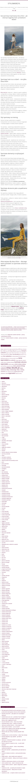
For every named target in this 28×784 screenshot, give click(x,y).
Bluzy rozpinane (5, 426)
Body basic (4, 429)
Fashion (3, 450)
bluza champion (23, 349)
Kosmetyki (4, 503)
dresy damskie (5, 444)
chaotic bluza (16, 352)
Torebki (3, 674)
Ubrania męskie (5, 687)
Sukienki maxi (5, 620)
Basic (3, 389)
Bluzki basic (4, 401)
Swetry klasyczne (5, 644)
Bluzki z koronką (5, 414)
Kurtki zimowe (5, 519)
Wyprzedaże (4, 695)
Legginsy (4, 521)
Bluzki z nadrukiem (6, 416)
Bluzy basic (4, 419)
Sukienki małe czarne (6, 618)
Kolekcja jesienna (6, 477)
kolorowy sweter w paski (14, 358)
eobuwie (4, 449)
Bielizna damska (5, 394)
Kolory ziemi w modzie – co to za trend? (11, 726)
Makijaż (3, 529)
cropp (3, 437)
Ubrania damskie (5, 685)
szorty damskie (5, 653)
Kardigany (4, 468)
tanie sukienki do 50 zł (9, 371)
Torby (3, 671)
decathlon (24, 326)
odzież (16, 364)
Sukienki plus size (6, 629)
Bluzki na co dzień (6, 407)
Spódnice (4, 580)
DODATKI (4, 442)
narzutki (3, 542)
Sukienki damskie (6, 608)
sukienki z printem (6, 638)
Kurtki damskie (5, 511)
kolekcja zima (5, 485)
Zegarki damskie (5, 702)
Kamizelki (4, 465)
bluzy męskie (5, 424)
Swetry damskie (5, 641)
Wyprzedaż (4, 694)
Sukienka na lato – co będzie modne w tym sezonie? (13, 772)
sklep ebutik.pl (12, 367)
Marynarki (4, 531)
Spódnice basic (5, 582)
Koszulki (3, 508)
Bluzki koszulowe (5, 406)
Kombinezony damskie (7, 488)
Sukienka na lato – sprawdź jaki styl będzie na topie (13, 768)
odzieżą (24, 364)
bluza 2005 (18, 349)
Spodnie (3, 587)
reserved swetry (10, 366)
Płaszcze (4, 559)
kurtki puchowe (5, 516)
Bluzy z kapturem (6, 427)
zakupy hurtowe (5, 699)
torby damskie (5, 672)
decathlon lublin (12, 327)
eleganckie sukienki (6, 447)
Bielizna (3, 393)
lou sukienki (12, 360)
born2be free (5, 430)
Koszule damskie (5, 506)
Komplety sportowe (6, 500)
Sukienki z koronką (6, 636)
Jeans (3, 462)
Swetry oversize (5, 646)
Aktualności (4, 386)
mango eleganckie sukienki (20, 360)
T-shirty (3, 661)
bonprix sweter (9, 352)
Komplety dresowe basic (7, 496)
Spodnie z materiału (6, 598)
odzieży (20, 364)
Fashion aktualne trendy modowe (9, 452)
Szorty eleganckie (6, 654)
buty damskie (5, 434)
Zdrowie (3, 700)
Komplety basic (5, 491)
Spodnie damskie (6, 590)
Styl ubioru (4, 602)
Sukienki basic (5, 606)
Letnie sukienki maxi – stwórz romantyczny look (12, 763)
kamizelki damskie (6, 467)
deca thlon (19, 326)
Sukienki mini (5, 623)
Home (3, 455)
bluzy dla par (13, 351)
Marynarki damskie (6, 532)
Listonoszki (4, 528)
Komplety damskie (6, 493)
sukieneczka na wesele (7, 603)
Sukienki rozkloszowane (7, 631)
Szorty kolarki (5, 656)
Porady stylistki (5, 565)
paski (3, 554)
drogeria (4, 445)
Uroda (3, 690)
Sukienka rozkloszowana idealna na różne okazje (13, 761)
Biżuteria (4, 398)
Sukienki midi (5, 621)
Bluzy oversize (4, 92)
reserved (4, 572)
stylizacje (19, 72)
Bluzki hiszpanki (5, 404)
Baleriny (3, 388)
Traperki (4, 677)
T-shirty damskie (5, 662)
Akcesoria (4, 383)
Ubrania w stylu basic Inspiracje (9, 689)
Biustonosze (4, 396)
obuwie (3, 546)
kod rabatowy (5, 472)
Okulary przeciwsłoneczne (7, 201)
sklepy (3, 579)
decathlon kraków (5, 327)
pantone (4, 552)
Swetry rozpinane (6, 648)
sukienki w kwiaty (6, 633)
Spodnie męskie (5, 595)
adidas (3, 381)
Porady (3, 564)
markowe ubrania (10, 362)
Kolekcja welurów (6, 481)
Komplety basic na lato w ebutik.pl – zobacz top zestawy (14, 735)
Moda (3, 534)
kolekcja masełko (5, 478)
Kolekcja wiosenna (6, 483)
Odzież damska (5, 547)
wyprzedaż (11, 373)
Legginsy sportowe (6, 524)
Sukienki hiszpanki (6, 615)
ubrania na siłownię (17, 330)
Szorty (3, 649)
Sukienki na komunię (6, 626)
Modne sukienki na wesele (8, 541)
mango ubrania (3, 362)
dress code (12, 354)
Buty (3, 432)
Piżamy (3, 555)
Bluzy (3, 417)
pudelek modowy (5, 570)
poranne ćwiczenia (14, 328)
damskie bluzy (6, 354)
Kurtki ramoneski (5, 518)
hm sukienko (7, 356)
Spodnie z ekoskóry (6, 597)
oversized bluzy (4, 366)
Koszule (3, 504)
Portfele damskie (5, 567)
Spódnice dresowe (6, 585)
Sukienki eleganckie (6, 613)
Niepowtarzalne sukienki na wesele (10, 544)
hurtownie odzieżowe (6, 458)
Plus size (4, 557)
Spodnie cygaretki (6, 588)
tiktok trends (4, 667)
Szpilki (3, 657)
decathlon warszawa (5, 328)
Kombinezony (5, 486)
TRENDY (3, 679)
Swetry (3, 639)
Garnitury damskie (6, 454)
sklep (19, 257)
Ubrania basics (5, 684)
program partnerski (6, 569)
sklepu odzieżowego (11, 370)
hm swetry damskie (15, 356)
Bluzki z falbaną (5, 412)
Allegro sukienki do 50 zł (5, 349)
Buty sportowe (5, 435)
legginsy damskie (6, 523)
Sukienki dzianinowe (6, 611)
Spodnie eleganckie (6, 593)
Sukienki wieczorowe (6, 634)
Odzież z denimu (5, 551)
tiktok (3, 666)
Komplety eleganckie (6, 498)
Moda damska (5, 536)
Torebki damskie (5, 676)
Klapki (3, 470)
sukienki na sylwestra (6, 628)
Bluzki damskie (5, 403)
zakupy (3, 697)
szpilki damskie (5, 659)
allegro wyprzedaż (12, 349)
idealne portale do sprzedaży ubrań (10, 460)
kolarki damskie (5, 473)
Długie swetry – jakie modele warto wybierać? (12, 756)
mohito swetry (11, 364)
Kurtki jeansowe (5, 513)
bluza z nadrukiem (19, 208)
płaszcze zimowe (5, 562)
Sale (3, 574)
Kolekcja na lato (5, 480)
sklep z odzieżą (20, 370)
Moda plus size (5, 539)
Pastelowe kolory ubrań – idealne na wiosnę (12, 723)
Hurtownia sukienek (6, 457)
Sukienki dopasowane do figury (9, 610)
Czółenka (4, 439)
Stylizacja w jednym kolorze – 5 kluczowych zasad (13, 725)
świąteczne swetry (18, 373)
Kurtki (3, 509)
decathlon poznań (21, 327)
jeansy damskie (5, 463)
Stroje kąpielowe (5, 600)
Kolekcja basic (5, 475)
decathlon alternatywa (7, 326)
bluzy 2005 (8, 351)
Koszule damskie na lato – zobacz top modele (12, 721)
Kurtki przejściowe (6, 514)
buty (13, 352)
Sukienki (4, 605)
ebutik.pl (17, 354)
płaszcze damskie (6, 560)
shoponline (4, 577)
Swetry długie (5, 643)
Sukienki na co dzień (6, 625)
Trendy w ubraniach (6, 682)
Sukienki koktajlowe (6, 616)
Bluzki (3, 399)
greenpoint (22, 354)
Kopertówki (4, 501)
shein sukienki (17, 366)
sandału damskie (5, 575)
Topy (3, 669)
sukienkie (3, 371)
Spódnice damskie (6, 583)
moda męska (4, 537)
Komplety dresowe (6, 495)
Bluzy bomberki (5, 421)
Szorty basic (4, 651)
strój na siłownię (9, 330)
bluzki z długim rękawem (7, 411)
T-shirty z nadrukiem (6, 664)
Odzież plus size (5, 549)
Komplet (4, 490)
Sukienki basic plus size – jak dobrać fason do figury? (14, 717)
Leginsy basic (5, 526)
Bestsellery (4, 391)
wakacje (3, 692)
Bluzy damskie (5, 422)
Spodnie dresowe (5, 133)
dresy (25, 208)
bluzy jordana (18, 351)
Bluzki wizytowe (5, 409)
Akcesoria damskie (6, 384)
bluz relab (3, 351)
